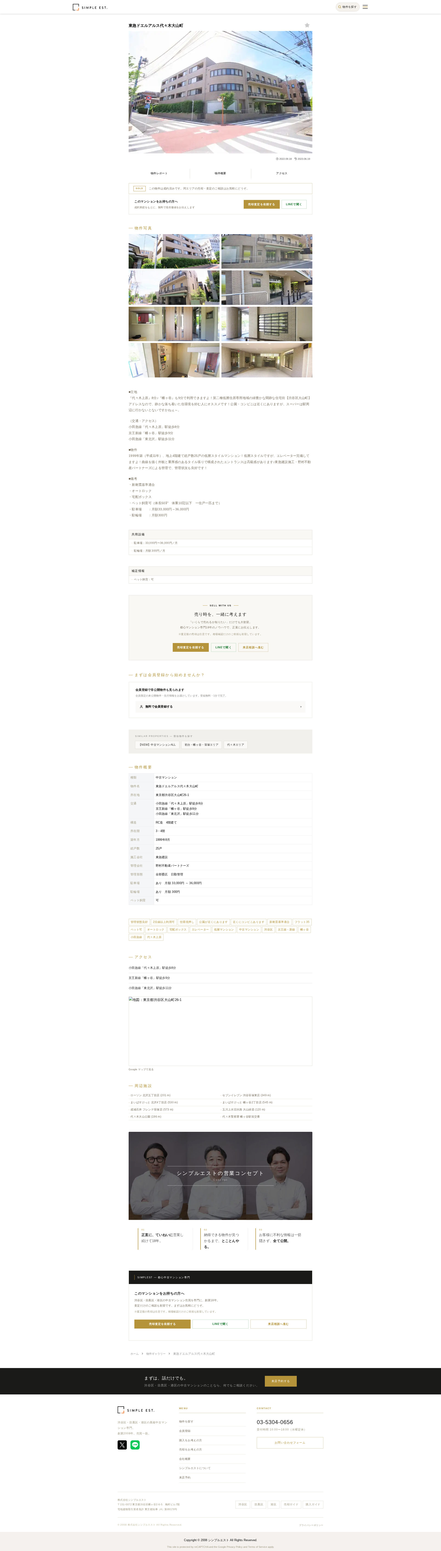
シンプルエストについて (195, 1468)
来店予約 (185, 1477)
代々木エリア (235, 744)
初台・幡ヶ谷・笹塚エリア (202, 744)
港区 (273, 1504)
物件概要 (220, 173)
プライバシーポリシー (311, 1525)
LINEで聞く (294, 204)
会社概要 (185, 1459)
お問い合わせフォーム (290, 1442)
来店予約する (280, 1381)
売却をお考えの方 (190, 1449)
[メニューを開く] (365, 7)
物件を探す (186, 1421)
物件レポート (159, 173)
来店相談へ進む (253, 647)
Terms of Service (257, 1546)
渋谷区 (242, 1504)
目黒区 (258, 1504)
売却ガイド (291, 1504)
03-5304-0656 (275, 1422)
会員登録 (185, 1431)
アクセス (281, 173)
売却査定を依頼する (261, 204)
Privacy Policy (235, 1546)
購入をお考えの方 (190, 1440)
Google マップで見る (141, 1069)
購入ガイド (313, 1504)
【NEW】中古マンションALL (157, 744)
